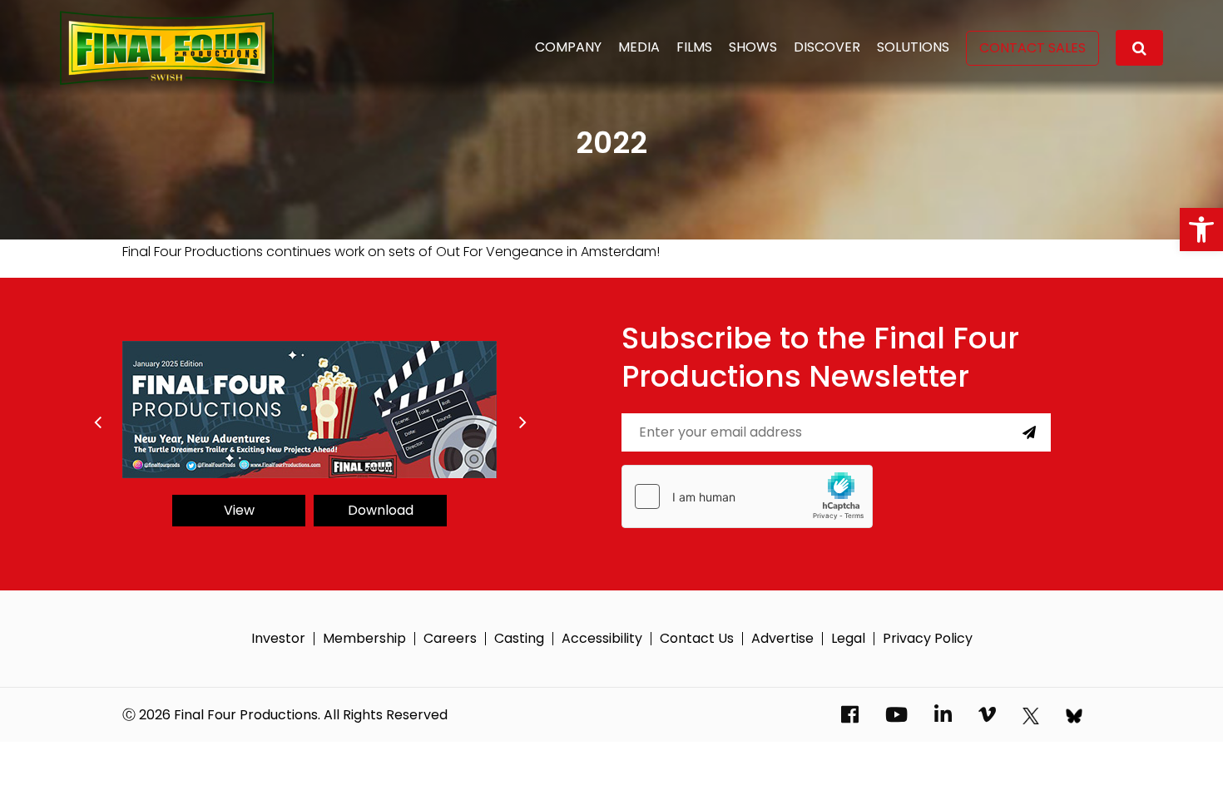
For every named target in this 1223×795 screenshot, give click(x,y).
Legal (848, 638)
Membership (364, 638)
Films (694, 47)
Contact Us (697, 638)
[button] (1201, 229)
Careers (450, 638)
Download (380, 510)
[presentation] (97, 422)
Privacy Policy (928, 638)
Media (639, 47)
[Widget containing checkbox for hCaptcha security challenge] (747, 496)
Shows (753, 47)
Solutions (913, 47)
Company (568, 47)
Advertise (782, 638)
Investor (278, 638)
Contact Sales (1032, 47)
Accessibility (602, 638)
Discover (827, 47)
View (239, 510)
